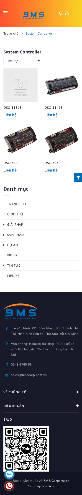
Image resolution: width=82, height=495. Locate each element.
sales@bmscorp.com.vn (29, 375)
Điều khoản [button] (13, 406)
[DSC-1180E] (20, 85)
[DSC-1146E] (61, 85)
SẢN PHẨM (15, 234)
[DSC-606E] (61, 141)
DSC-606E (52, 162)
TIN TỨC (13, 265)
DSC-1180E (12, 107)
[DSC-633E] (20, 141)
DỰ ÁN (12, 245)
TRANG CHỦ (16, 204)
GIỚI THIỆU (16, 214)
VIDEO (12, 255)
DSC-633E (11, 162)
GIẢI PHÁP (15, 224)
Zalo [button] (7, 419)
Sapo (51, 486)
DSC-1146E (53, 107)
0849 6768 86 (21, 364)
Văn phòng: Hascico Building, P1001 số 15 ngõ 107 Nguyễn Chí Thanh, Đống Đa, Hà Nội (42, 349)
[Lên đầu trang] (67, 484)
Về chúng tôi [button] (15, 392)
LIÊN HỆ (13, 275)
